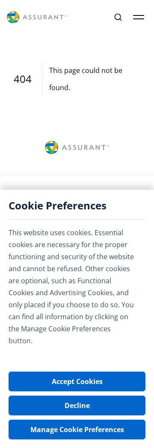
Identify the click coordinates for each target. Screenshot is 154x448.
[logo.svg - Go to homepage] (37, 17)
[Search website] (118, 17)
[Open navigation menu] (138, 17)
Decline (77, 405)
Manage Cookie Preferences (77, 429)
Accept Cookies (77, 381)
